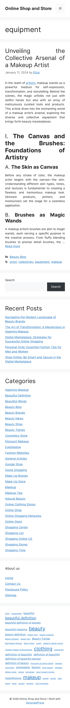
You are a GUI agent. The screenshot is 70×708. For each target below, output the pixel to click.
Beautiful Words (16, 401)
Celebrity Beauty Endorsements (18, 650)
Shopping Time (15, 550)
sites (60, 678)
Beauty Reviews (12, 639)
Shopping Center (16, 527)
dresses (58, 663)
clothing (43, 649)
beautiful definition (20, 618)
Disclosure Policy (16, 589)
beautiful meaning (16, 629)
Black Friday (29, 643)
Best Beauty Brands (13, 643)
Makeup (10, 487)
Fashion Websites (17, 453)
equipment (42, 262)
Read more (12, 246)
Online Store (13, 521)
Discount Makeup (17, 441)
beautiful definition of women (23, 622)
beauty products (47, 635)
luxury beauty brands (45, 672)
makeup (56, 262)
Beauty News (14, 418)
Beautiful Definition (18, 395)
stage (7, 683)
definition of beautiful (47, 654)
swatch (21, 683)
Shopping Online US (18, 538)
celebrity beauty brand (53, 643)
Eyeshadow (13, 447)
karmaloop (29, 672)
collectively (26, 262)
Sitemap (10, 595)
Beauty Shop (13, 424)
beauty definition (15, 634)
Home (9, 578)
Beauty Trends (15, 430)
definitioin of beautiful (18, 654)
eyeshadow (23, 667)
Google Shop (14, 464)
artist (13, 262)
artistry (30, 83)
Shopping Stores (16, 544)
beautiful (28, 613)
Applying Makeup (17, 389)
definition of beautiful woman (23, 658)
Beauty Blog (18, 257)
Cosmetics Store (16, 435)
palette (45, 678)
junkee (21, 672)
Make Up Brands (16, 475)
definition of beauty (17, 663)
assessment (16, 613)
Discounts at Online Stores (42, 663)
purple (53, 678)
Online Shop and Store (28, 8)
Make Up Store (15, 481)
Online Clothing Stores (20, 504)
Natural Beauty (15, 498)
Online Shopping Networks (23, 516)
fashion (36, 667)
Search (10, 280)
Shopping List (14, 533)
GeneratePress (35, 702)
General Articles (16, 458)
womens (29, 683)
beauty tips (25, 639)
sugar (14, 683)
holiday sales (10, 672)
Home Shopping (16, 470)
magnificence (13, 678)
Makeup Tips (14, 493)
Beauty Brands (15, 412)
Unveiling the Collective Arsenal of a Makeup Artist (35, 57)
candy (38, 643)
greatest (58, 668)
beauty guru (33, 635)
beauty (37, 628)
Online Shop (13, 510)
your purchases (41, 683)
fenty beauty (47, 668)
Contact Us (12, 583)
